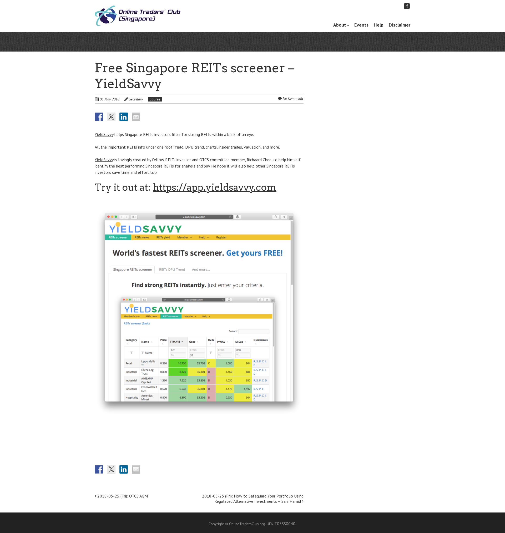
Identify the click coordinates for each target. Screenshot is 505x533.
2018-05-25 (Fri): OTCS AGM (122, 496)
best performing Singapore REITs (145, 166)
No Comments (293, 98)
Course (154, 99)
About (339, 25)
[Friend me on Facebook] (406, 6)
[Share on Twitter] (111, 117)
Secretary (136, 99)
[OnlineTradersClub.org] (138, 16)
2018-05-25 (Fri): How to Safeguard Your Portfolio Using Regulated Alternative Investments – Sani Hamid (253, 498)
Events (361, 25)
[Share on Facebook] (99, 117)
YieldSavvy (104, 134)
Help (378, 25)
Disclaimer (399, 25)
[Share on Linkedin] (123, 117)
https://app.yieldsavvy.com (214, 187)
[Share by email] (136, 117)
